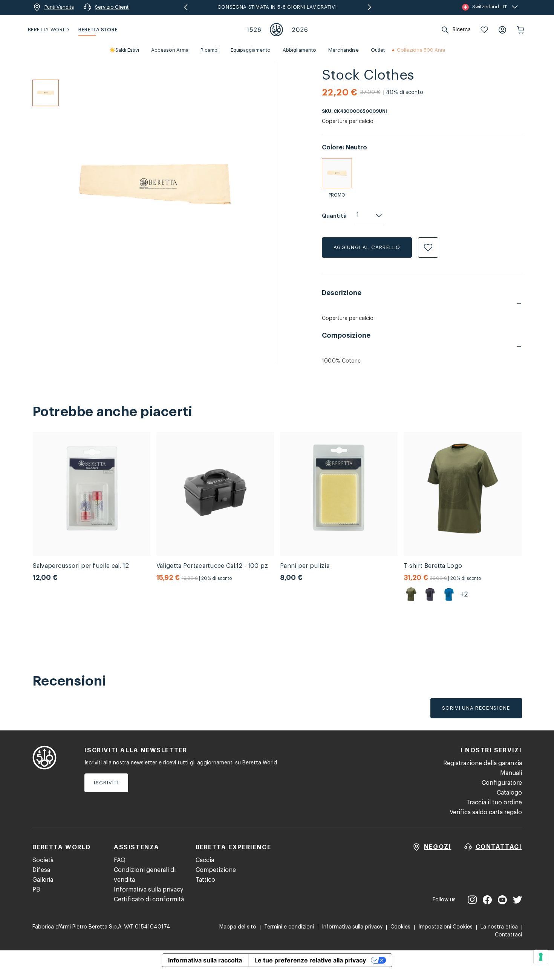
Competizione (216, 870)
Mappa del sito (237, 927)
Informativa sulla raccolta (205, 960)
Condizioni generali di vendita (145, 875)
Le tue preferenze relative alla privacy (310, 960)
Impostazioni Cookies (445, 927)
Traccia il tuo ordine (494, 802)
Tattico (205, 880)
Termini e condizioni (289, 927)
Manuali (511, 773)
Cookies (400, 927)
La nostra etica (499, 927)
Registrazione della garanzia (482, 763)
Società (43, 860)
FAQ (119, 860)
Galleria (42, 880)
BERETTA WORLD (48, 29)
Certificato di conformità (149, 899)
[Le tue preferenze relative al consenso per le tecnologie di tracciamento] (541, 957)
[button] (484, 29)
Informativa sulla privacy (148, 890)
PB (36, 890)
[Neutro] (337, 173)
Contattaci (508, 935)
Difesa (41, 870)
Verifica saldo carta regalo (486, 812)
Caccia (205, 860)
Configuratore (502, 783)
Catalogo (509, 793)
